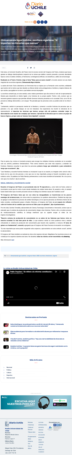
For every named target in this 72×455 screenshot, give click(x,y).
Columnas (31, 425)
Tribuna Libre (31, 432)
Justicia (40, 444)
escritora (42, 255)
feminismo (49, 255)
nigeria (55, 255)
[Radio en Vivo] (35, 22)
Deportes (9, 375)
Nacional (9, 367)
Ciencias (40, 430)
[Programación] (38, 22)
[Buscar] (42, 22)
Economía (41, 437)
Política (9, 370)
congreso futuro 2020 (33, 255)
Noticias (30, 422)
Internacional (11, 378)
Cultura (4, 67)
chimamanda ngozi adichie (18, 255)
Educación (41, 435)
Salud (40, 447)
